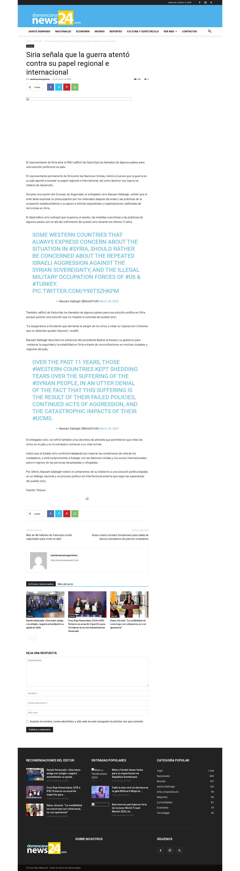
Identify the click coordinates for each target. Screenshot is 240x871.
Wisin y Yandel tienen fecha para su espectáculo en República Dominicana (127, 773)
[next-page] (34, 638)
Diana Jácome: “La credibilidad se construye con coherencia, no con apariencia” (128, 624)
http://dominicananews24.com (65, 560)
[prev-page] (28, 638)
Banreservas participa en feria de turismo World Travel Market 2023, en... (129, 808)
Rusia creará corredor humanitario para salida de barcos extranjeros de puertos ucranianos (120, 537)
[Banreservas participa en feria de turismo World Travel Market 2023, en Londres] (100, 809)
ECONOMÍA (83, 31)
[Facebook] (199, 2)
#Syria (78, 248)
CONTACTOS (189, 31)
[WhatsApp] (74, 87)
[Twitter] (211, 2)
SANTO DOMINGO (39, 31)
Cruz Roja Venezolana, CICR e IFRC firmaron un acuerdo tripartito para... (63, 791)
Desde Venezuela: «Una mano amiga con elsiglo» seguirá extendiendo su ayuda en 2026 (45, 624)
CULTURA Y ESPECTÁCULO (143, 31)
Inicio (28, 41)
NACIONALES (63, 31)
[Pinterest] (66, 87)
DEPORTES (115, 31)
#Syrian (43, 383)
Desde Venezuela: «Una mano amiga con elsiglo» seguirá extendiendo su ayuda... (63, 773)
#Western (47, 369)
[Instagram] (205, 2)
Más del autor (65, 584)
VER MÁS (169, 31)
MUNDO (100, 31)
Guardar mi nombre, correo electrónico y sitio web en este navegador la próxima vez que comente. (87, 721)
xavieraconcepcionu (40, 79)
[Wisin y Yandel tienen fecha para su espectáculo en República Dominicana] (100, 774)
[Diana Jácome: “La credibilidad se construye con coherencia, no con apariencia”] (129, 604)
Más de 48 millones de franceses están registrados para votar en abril (49, 537)
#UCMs (41, 418)
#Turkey (44, 284)
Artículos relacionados (41, 584)
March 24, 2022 (109, 301)
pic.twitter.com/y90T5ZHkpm (75, 291)
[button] (209, 31)
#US (130, 277)
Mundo (38, 41)
